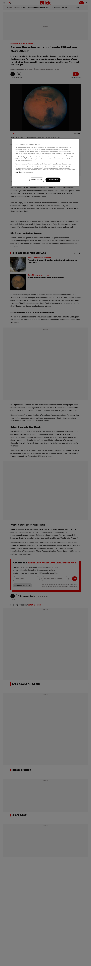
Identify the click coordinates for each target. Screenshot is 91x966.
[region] (45, 162)
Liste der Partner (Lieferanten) (25, 173)
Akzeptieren (53, 179)
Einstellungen (36, 179)
